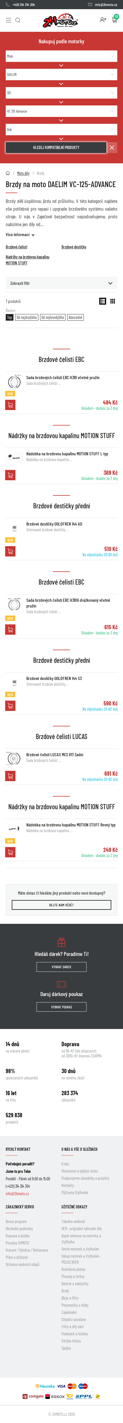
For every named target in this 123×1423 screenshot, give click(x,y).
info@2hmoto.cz (106, 4)
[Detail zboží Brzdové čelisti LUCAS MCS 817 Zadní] (14, 758)
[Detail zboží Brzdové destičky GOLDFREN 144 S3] (14, 682)
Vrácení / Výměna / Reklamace (27, 1250)
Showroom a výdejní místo (79, 1171)
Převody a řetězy (72, 1276)
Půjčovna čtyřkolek (74, 1192)
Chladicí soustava (73, 1319)
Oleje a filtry (69, 1297)
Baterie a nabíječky (74, 1283)
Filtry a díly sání (72, 1326)
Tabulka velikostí (73, 1221)
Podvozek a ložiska (74, 1333)
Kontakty (67, 1185)
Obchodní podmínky (19, 1228)
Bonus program (16, 1221)
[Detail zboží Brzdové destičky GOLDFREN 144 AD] (14, 528)
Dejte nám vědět (61, 905)
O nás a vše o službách (79, 1149)
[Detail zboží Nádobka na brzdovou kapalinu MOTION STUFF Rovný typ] (14, 829)
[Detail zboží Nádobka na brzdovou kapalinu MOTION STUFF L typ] (14, 457)
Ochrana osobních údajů (22, 1264)
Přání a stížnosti (17, 1257)
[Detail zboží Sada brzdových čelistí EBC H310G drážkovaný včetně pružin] (14, 604)
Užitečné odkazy (74, 1206)
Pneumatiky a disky (74, 1305)
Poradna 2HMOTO (17, 1242)
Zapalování (69, 1312)
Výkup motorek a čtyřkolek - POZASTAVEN (81, 1259)
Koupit (10, 405)
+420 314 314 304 (24, 4)
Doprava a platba (17, 1235)
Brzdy (65, 1290)
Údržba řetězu (71, 1340)
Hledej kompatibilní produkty (56, 147)
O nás (65, 1163)
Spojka (66, 1348)
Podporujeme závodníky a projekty (85, 1178)
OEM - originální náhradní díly (81, 1228)
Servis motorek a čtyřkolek (80, 1248)
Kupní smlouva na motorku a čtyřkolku (81, 1238)
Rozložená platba (73, 1269)
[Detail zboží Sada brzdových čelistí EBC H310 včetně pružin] (14, 381)
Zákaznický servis (20, 1206)
